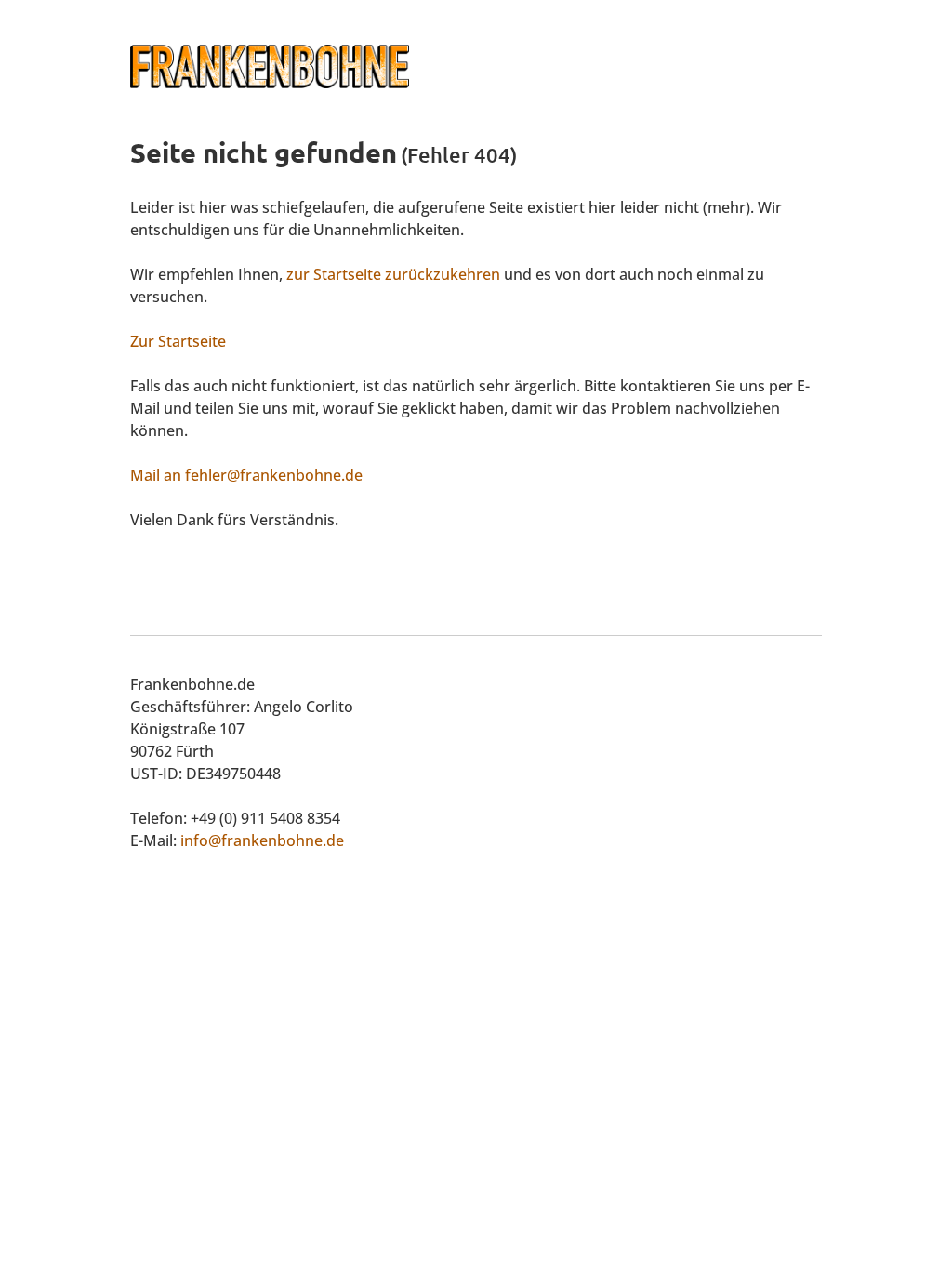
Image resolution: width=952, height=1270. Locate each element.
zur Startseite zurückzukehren (393, 274)
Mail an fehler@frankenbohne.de (246, 475)
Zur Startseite (178, 341)
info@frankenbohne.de (262, 840)
